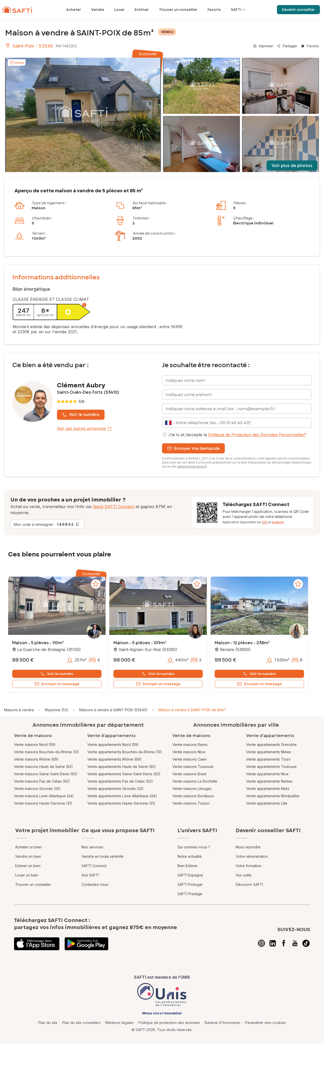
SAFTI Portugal (189, 884)
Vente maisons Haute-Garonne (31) (43, 803)
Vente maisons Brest (189, 774)
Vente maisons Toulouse (192, 766)
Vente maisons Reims (190, 744)
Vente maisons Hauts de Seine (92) (43, 766)
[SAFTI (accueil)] (17, 9)
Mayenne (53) (56, 710)
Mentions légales (119, 1022)
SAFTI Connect (94, 866)
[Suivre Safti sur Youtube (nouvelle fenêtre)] (295, 943)
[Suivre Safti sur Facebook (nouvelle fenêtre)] (284, 943)
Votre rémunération (252, 856)
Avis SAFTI (90, 875)
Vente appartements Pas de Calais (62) (120, 781)
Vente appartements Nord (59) (113, 744)
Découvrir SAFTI (249, 884)
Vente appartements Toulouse (271, 766)
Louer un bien (26, 875)
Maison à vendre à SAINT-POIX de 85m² (192, 710)
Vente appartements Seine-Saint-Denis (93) (123, 774)
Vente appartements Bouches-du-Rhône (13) (124, 752)
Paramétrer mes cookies (265, 1022)
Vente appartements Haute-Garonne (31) (121, 803)
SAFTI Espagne (190, 875)
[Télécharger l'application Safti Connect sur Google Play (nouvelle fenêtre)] (86, 943)
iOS (264, 522)
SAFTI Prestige (189, 894)
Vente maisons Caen (189, 759)
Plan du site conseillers (81, 1022)
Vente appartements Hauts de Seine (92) (121, 766)
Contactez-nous (95, 884)
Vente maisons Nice (188, 752)
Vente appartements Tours (268, 759)
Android (278, 522)
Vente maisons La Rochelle (194, 781)
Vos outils (244, 875)
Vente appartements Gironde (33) (115, 788)
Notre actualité (189, 856)
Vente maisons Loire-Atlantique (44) (44, 796)
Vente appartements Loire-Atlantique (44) (122, 796)
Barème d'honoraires (222, 1022)
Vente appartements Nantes (269, 781)
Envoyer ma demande (197, 448)
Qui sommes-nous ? (193, 847)
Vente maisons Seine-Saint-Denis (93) (45, 774)
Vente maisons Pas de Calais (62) (42, 781)
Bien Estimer (187, 866)
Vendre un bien (28, 856)
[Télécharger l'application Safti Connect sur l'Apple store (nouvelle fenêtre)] (36, 943)
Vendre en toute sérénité (103, 856)
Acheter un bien (28, 847)
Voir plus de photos (292, 166)
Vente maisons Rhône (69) (36, 759)
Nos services (92, 847)
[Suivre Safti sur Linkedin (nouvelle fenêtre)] (273, 943)
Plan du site (47, 1022)
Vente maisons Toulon (190, 803)
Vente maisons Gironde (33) (37, 788)
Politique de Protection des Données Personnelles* (257, 434)
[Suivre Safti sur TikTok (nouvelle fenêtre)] (306, 943)
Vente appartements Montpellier (273, 796)
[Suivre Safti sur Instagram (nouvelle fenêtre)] (261, 943)
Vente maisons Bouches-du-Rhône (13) (46, 752)
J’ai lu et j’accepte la (237, 434)
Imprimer (266, 46)
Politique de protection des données (169, 1022)
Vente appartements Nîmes (268, 752)
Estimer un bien (27, 866)
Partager (290, 46)
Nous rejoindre (248, 847)
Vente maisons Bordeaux (193, 796)
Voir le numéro (84, 414)
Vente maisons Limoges (192, 788)
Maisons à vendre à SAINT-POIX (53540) (113, 710)
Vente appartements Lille (266, 803)
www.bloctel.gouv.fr (192, 466)
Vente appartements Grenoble (271, 744)
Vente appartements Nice (267, 774)
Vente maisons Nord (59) (35, 744)
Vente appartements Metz (267, 788)
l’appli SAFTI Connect (113, 506)
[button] (57, 606)
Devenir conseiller (298, 9)
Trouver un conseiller (33, 884)
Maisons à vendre (19, 710)
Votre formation (248, 866)
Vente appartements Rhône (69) (114, 759)
